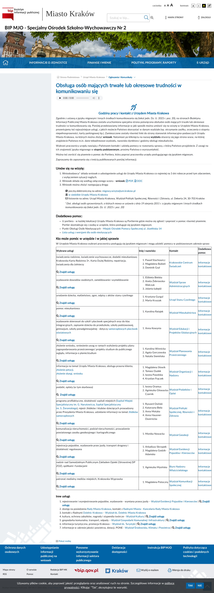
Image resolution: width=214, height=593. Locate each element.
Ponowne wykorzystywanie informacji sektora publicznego (87, 554)
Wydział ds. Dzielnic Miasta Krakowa (125, 513)
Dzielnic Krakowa (92, 513)
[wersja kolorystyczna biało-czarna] (198, 5)
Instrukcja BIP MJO (160, 547)
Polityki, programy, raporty (153, 62)
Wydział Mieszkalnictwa (182, 313)
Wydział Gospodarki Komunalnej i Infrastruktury (137, 520)
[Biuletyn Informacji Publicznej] (87, 572)
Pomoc (30, 574)
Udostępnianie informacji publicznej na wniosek (50, 554)
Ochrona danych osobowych (15, 549)
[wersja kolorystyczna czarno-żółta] (204, 5)
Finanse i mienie (99, 62)
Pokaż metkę (65, 541)
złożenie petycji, (65, 370)
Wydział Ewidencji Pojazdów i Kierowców (174, 501)
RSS (5, 574)
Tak (190, 585)
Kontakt (54, 574)
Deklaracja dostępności (119, 549)
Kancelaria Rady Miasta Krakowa (161, 509)
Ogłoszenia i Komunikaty (120, 77)
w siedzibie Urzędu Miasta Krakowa (88, 195)
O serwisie (32, 570)
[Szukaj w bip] (146, 18)
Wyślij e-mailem (149, 570)
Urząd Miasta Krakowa (94, 77)
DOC (139, 181)
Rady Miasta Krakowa (99, 509)
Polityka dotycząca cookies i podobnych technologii (196, 552)
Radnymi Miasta (132, 509)
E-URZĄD (203, 62)
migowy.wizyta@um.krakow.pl (119, 191)
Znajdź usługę (67, 395)
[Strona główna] (6, 63)
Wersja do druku (181, 570)
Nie (200, 585)
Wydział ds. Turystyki (123, 524)
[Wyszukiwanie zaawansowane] (152, 17)
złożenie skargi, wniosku (69, 373)
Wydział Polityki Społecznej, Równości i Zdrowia (181, 412)
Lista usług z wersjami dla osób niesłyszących (87, 232)
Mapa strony (9, 570)
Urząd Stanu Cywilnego (182, 300)
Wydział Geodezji (178, 435)
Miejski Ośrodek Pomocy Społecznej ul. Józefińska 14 (132, 228)
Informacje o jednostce (48, 62)
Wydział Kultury (135, 516)
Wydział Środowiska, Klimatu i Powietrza (147, 528)
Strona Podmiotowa (69, 77)
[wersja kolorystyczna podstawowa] (193, 5)
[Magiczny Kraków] (118, 572)
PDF (130, 181)
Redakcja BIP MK (58, 570)
